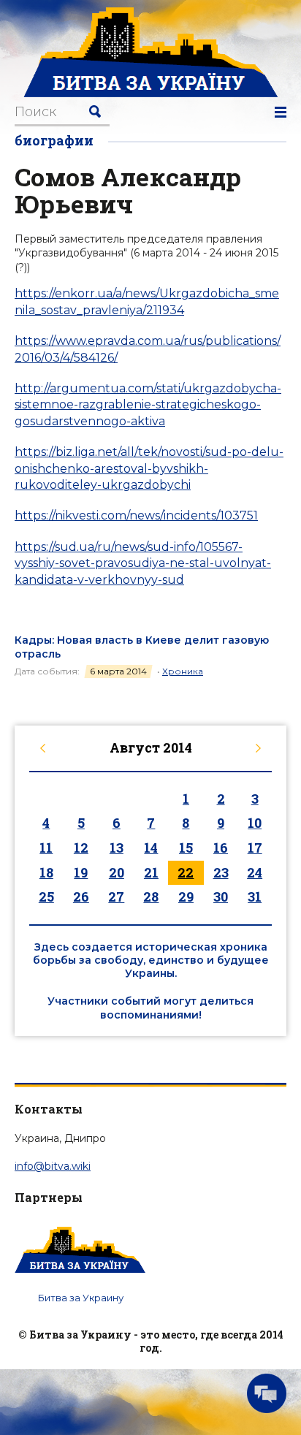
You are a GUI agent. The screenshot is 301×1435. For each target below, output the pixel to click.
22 (186, 872)
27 (116, 896)
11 (46, 847)
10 (255, 822)
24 (254, 872)
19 (81, 872)
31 (255, 896)
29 (186, 896)
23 (221, 872)
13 (116, 847)
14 (151, 847)
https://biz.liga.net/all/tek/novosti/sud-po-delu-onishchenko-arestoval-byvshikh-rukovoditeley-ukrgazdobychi (149, 468)
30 (220, 896)
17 (255, 847)
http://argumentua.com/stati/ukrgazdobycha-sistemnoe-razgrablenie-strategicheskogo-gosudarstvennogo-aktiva (148, 404)
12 (81, 847)
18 (46, 872)
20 (116, 872)
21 (151, 872)
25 (46, 896)
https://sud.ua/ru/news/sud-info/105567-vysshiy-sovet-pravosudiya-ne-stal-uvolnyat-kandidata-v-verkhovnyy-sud (143, 563)
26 (81, 896)
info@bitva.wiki (53, 1166)
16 (220, 847)
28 (151, 896)
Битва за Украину (80, 1297)
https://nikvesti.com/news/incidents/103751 (136, 515)
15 (186, 847)
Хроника (182, 671)
